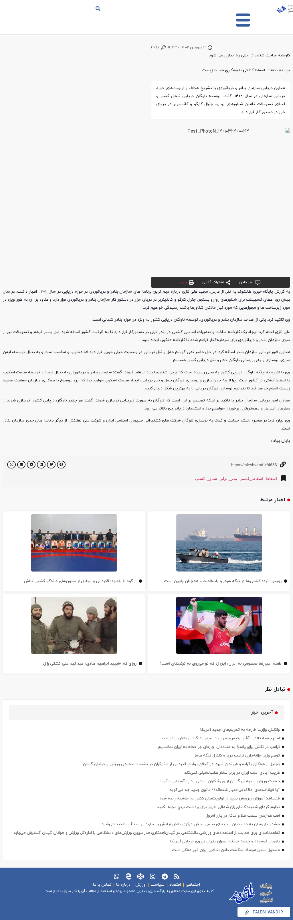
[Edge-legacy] (128, 876)
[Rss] (176, 876)
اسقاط (271, 478)
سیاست (158, 884)
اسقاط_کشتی (251, 478)
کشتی (200, 478)
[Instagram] (152, 876)
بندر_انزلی (228, 478)
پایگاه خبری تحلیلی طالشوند (144, 891)
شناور (212, 478)
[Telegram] (164, 876)
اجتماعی (193, 884)
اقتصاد (175, 884)
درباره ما (123, 884)
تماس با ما (102, 884)
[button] (98, 8)
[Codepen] (140, 876)
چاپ (183, 282)
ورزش (140, 884)
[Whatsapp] (116, 876)
